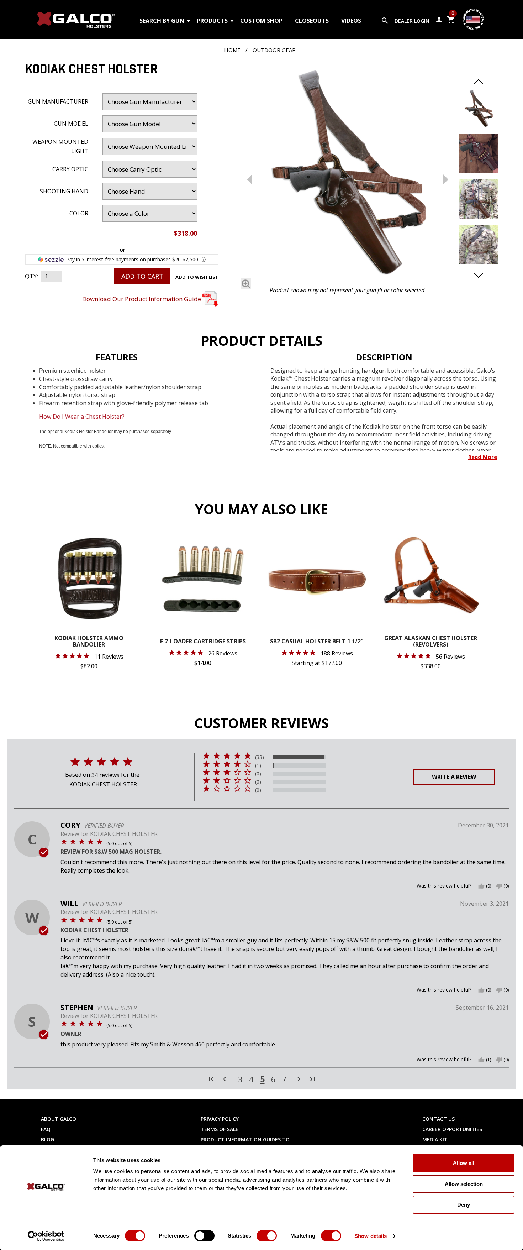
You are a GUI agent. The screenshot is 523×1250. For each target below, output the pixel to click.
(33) (259, 757)
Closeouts (312, 21)
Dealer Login (412, 20)
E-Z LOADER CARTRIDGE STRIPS (203, 641)
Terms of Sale (219, 1129)
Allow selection (464, 1184)
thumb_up (481, 886)
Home (232, 49)
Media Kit (435, 1139)
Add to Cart (142, 276)
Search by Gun (161, 21)
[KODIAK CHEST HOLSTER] (347, 173)
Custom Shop (261, 21)
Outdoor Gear (274, 49)
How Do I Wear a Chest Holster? (82, 416)
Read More (482, 456)
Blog (47, 1139)
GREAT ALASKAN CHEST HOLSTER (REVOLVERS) (430, 641)
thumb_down (499, 886)
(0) (258, 773)
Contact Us (438, 1118)
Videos (351, 21)
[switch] (204, 1235)
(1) (258, 765)
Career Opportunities (452, 1129)
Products (212, 21)
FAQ (46, 1129)
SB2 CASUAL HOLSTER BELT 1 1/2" (317, 641)
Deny (463, 1205)
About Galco (58, 1118)
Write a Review (454, 777)
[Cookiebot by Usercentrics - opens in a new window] (46, 1236)
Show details (370, 1236)
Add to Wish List (196, 277)
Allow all (463, 1163)
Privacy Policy (220, 1118)
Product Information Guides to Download (245, 1143)
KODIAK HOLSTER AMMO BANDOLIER (88, 641)
